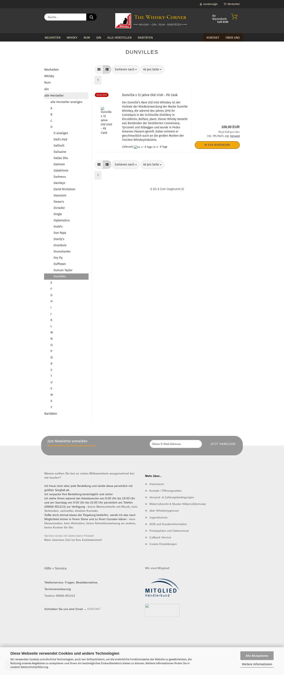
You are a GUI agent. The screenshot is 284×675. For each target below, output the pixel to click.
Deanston (60, 195)
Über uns (233, 37)
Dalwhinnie (61, 170)
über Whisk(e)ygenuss (164, 510)
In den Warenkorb (217, 144)
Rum (87, 37)
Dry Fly (58, 258)
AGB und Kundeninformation (168, 524)
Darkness (60, 177)
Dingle (58, 214)
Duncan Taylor (63, 270)
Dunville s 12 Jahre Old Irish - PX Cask (150, 95)
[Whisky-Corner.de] (151, 20)
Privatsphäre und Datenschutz (169, 530)
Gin (98, 37)
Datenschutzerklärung (34, 667)
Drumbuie (60, 245)
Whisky (72, 37)
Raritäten (145, 37)
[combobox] (126, 69)
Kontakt (212, 37)
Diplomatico (62, 220)
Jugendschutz (158, 517)
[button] (99, 69)
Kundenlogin (210, 4)
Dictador (59, 208)
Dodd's (58, 226)
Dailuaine (60, 152)
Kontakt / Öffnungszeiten (165, 490)
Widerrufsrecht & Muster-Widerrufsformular (177, 504)
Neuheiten (53, 37)
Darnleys (59, 183)
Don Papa (60, 233)
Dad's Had (60, 139)
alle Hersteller (119, 37)
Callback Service (160, 537)
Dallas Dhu (61, 158)
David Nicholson (64, 189)
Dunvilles (60, 276)
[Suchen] (91, 17)
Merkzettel (233, 4)
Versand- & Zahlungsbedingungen (171, 497)
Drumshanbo (62, 251)
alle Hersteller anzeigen (66, 102)
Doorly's (59, 239)
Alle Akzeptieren (257, 655)
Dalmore (59, 164)
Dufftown (60, 264)
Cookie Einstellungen (163, 544)
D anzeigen (61, 133)
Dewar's (59, 201)
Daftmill (59, 145)
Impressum (156, 484)
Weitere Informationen (257, 664)
